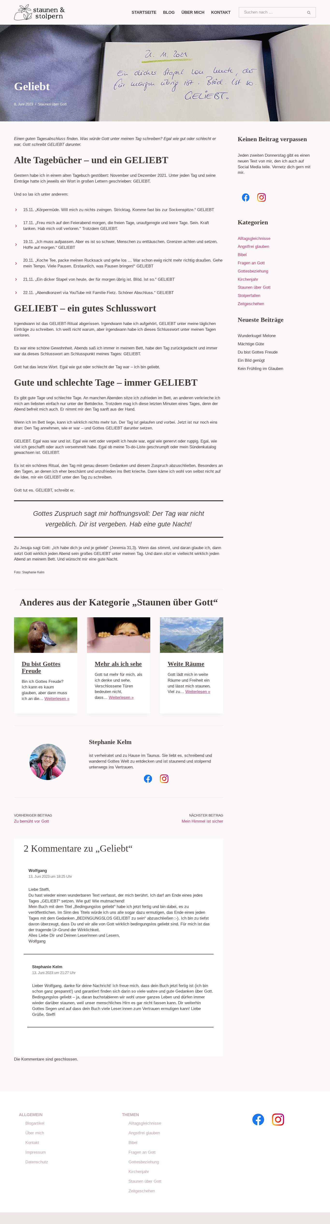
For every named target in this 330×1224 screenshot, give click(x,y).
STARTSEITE (144, 12)
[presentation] (45, 635)
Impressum (35, 1152)
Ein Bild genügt (251, 360)
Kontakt (32, 1142)
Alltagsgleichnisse (254, 238)
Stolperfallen (249, 295)
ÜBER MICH (192, 12)
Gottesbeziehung (253, 271)
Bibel (242, 254)
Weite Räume (186, 663)
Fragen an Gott (251, 263)
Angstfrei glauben (253, 246)
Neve (18, 1218)
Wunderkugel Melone (257, 335)
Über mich (34, 1133)
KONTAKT (220, 12)
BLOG (169, 12)
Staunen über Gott (52, 104)
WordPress (66, 1218)
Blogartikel (34, 1123)
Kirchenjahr (248, 279)
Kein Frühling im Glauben (260, 368)
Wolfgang (38, 870)
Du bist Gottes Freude (41, 667)
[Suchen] (309, 12)
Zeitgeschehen (251, 304)
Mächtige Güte (251, 344)
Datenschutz (36, 1162)
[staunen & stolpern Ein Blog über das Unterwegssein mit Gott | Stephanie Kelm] (39, 12)
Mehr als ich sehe (118, 663)
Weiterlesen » (56, 698)
